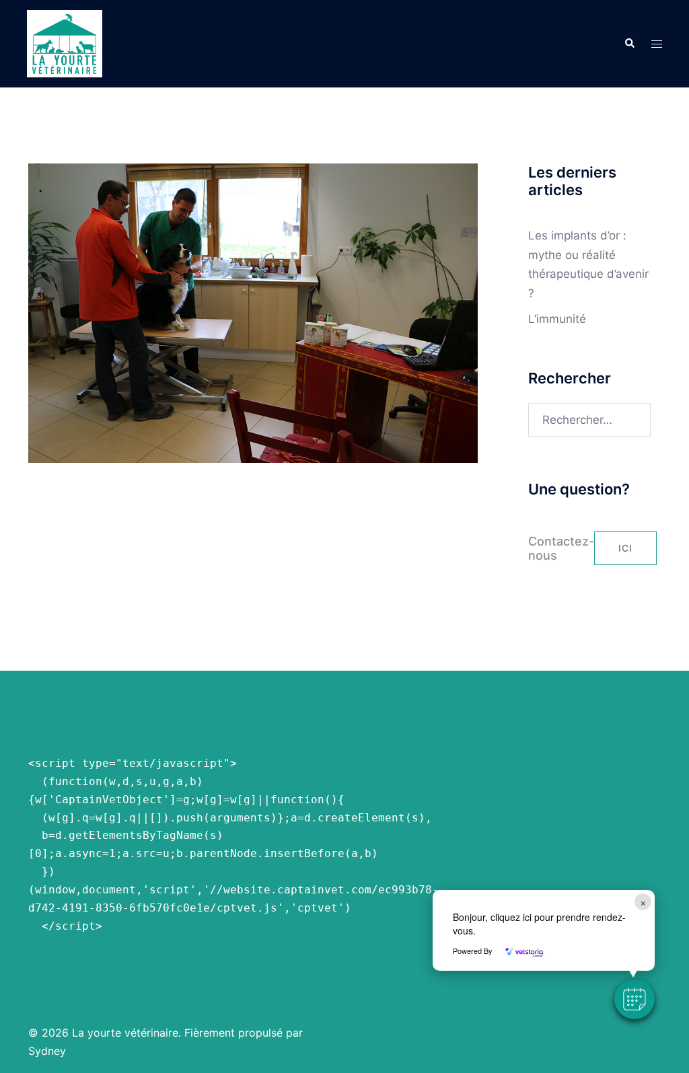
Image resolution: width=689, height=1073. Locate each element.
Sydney (47, 1051)
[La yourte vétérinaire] (64, 43)
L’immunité (557, 319)
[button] (629, 43)
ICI (625, 548)
